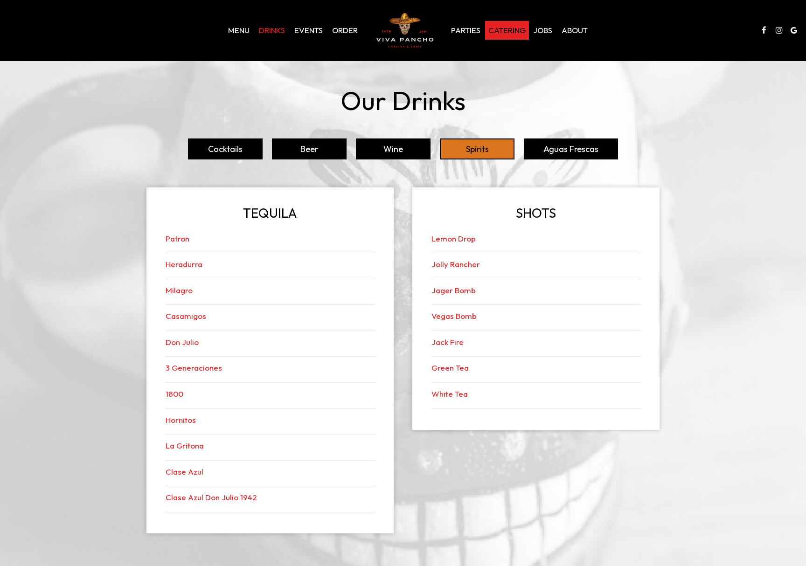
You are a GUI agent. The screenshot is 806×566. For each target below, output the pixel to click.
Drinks (272, 30)
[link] (404, 30)
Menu (239, 30)
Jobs (543, 30)
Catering (507, 30)
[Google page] (793, 30)
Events (308, 30)
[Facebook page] (764, 30)
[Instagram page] (778, 30)
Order (345, 30)
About (575, 30)
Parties (465, 30)
